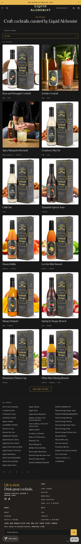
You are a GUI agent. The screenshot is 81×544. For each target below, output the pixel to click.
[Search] (7, 8)
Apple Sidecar (34, 407)
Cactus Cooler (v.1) (62, 458)
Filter (7, 36)
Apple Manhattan (9, 454)
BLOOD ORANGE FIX (63, 407)
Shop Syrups (46, 489)
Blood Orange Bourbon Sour (39, 455)
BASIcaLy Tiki (34, 441)
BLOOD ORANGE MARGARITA (66, 414)
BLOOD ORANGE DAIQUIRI (39, 462)
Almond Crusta (8, 429)
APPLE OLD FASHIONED (11, 458)
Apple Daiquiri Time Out (12, 450)
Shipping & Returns (50, 520)
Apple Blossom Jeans (11, 439)
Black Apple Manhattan (38, 452)
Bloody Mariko (60, 436)
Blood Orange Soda (62, 429)
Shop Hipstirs (47, 500)
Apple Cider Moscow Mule (12, 447)
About (6, 512)
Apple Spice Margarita (37, 414)
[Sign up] (74, 532)
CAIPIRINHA (59, 461)
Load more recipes (40, 389)
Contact (44, 516)
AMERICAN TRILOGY (10, 436)
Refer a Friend (11, 520)
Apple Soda (33, 410)
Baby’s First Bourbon (37, 437)
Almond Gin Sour (9, 432)
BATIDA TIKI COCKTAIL (37, 448)
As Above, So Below (36, 433)
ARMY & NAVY (34, 430)
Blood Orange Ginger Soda (65, 410)
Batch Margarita (35, 444)
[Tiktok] (9, 499)
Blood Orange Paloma (63, 421)
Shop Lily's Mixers (50, 503)
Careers (7, 516)
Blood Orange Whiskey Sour (66, 432)
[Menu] (2, 8)
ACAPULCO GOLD (9, 418)
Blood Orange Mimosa (63, 418)
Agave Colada (8, 421)
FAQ (42, 512)
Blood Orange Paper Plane (65, 425)
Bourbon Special (61, 443)
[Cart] (78, 8)
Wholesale (45, 496)
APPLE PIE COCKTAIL (10, 461)
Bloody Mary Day (61, 439)
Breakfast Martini (62, 447)
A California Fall (9, 410)
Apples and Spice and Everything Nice (37, 419)
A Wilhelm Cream (9, 414)
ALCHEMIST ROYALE (10, 425)
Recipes (44, 492)
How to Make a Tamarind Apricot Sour (38, 425)
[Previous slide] (2, 2)
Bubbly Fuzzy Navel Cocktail (66, 450)
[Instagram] (5, 499)
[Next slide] (78, 2)
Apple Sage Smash (9, 465)
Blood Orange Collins (37, 459)
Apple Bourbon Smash (11, 443)
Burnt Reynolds (61, 454)
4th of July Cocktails (10, 407)
